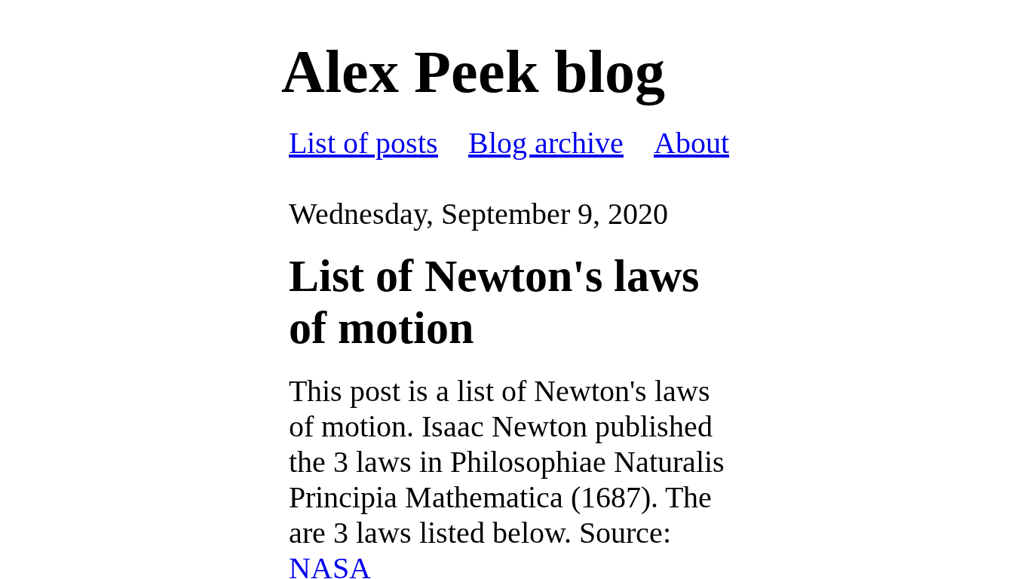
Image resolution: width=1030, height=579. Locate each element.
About (691, 143)
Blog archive (546, 143)
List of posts (363, 143)
